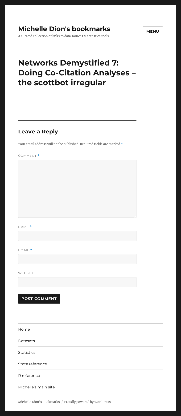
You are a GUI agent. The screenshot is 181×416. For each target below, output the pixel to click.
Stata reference (32, 364)
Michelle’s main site (36, 387)
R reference (29, 375)
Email (25, 250)
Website (26, 273)
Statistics (26, 352)
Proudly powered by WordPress (87, 402)
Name (25, 227)
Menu (152, 31)
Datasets (26, 341)
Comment (29, 156)
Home (24, 329)
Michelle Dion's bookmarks (64, 29)
